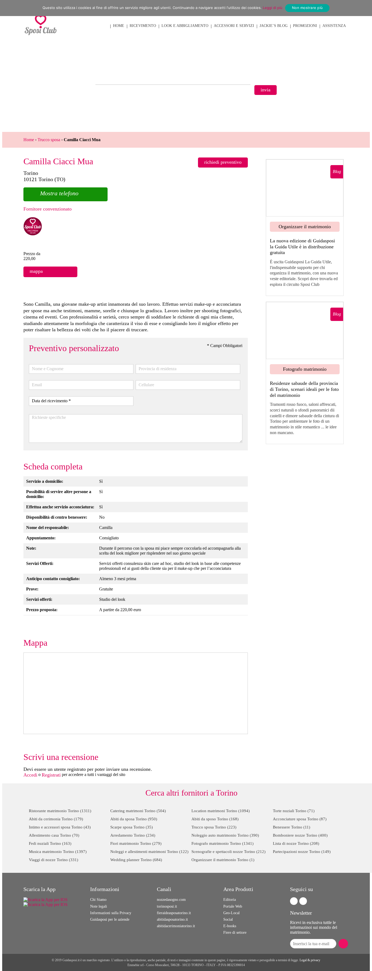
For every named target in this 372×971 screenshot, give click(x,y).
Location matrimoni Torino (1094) (220, 811)
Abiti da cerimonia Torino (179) (56, 819)
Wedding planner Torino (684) (136, 860)
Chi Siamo (98, 900)
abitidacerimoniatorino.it (176, 926)
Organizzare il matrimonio (305, 226)
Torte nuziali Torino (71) (294, 811)
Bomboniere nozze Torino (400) (300, 835)
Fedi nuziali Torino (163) (50, 843)
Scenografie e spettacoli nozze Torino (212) (228, 851)
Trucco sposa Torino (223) (213, 827)
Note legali (98, 906)
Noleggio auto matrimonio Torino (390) (225, 835)
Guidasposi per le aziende (109, 919)
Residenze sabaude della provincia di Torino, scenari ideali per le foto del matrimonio (304, 389)
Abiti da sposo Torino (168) (215, 819)
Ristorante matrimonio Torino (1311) (60, 811)
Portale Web (232, 906)
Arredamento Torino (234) (132, 835)
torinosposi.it (167, 906)
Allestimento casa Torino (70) (54, 835)
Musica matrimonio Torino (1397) (58, 851)
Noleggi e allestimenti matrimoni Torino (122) (149, 851)
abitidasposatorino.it (172, 919)
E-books (229, 926)
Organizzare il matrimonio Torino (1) (222, 860)
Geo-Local (231, 913)
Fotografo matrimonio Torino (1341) (222, 843)
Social (228, 919)
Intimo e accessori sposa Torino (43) (60, 827)
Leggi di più (272, 7)
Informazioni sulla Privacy (110, 913)
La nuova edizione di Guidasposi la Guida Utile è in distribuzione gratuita (302, 246)
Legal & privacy (310, 960)
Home (28, 139)
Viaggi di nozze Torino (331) (53, 860)
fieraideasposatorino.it (174, 913)
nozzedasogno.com (171, 900)
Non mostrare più (307, 7)
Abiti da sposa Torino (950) (133, 819)
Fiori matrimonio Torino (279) (135, 843)
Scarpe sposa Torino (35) (131, 827)
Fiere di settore (234, 932)
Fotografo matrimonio (305, 369)
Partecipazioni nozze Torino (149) (302, 851)
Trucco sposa (49, 139)
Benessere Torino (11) (291, 827)
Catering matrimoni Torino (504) (138, 811)
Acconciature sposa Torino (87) (300, 819)
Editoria (229, 900)
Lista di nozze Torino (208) (296, 843)
